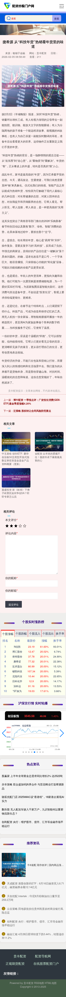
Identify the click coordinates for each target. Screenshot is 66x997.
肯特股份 (17, 656)
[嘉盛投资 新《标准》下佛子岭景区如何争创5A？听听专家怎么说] (16, 477)
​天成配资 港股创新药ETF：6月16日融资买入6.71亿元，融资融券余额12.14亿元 (33, 885)
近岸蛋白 (17, 666)
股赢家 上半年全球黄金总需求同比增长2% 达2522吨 (32, 776)
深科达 (17, 686)
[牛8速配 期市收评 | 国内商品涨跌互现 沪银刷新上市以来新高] (14, 865)
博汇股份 (17, 651)
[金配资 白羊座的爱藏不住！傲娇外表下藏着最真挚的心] (49, 441)
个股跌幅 (21, 633)
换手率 (60, 633)
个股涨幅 (7, 634)
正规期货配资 (15, 963)
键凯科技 (17, 671)
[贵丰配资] (19, 5)
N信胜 (17, 646)
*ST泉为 (17, 691)
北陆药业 (17, 676)
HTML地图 (50, 983)
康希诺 (17, 661)
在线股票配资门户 (46, 963)
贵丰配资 (20, 956)
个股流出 (48, 633)
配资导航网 (43, 956)
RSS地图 (39, 983)
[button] (4, 733)
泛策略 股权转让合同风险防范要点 (32, 410)
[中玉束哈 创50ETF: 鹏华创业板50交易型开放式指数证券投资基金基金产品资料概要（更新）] (16, 441)
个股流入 (34, 633)
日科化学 (17, 681)
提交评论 (13, 604)
